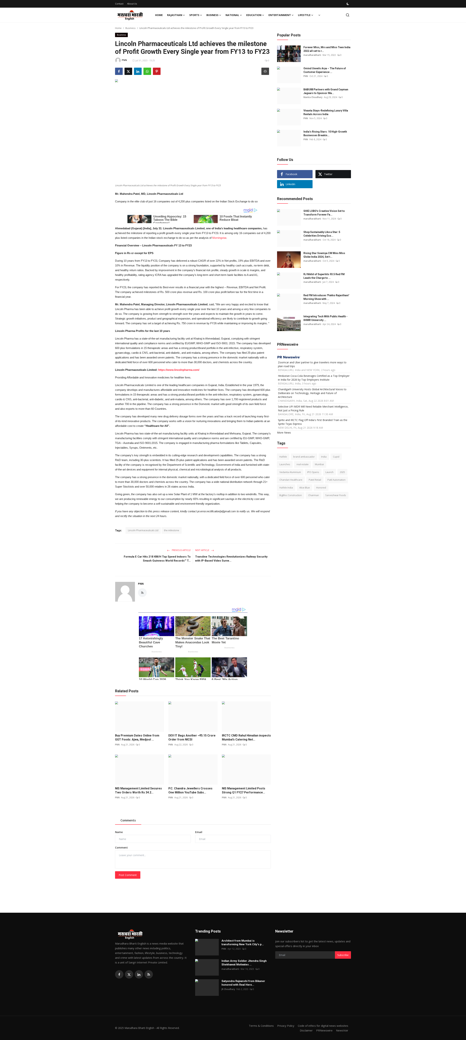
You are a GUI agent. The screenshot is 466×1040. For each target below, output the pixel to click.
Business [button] (212, 15)
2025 (342, 472)
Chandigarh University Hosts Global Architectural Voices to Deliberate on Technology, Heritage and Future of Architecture (312, 392)
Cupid (336, 456)
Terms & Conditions (261, 1025)
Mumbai (319, 464)
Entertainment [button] (279, 15)
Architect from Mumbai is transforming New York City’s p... (243, 942)
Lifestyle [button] (304, 15)
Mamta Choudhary (312, 97)
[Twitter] (129, 974)
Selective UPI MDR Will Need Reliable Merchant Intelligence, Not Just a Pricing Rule (313, 408)
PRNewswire (324, 1030)
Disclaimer (306, 1030)
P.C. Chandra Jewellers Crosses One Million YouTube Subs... (190, 790)
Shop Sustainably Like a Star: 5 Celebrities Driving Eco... (321, 234)
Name (119, 832)
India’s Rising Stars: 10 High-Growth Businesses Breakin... (325, 133)
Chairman (313, 495)
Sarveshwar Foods (335, 495)
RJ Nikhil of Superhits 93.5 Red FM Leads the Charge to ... (324, 276)
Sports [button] (194, 15)
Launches (284, 464)
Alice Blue (304, 487)
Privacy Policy (285, 1025)
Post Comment (128, 875)
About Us (132, 3)
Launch (329, 472)
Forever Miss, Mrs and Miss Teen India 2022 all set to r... (326, 49)
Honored (321, 487)
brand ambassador (304, 456)
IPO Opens (313, 472)
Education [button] (253, 15)
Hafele (283, 456)
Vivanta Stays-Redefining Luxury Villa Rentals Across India (325, 112)
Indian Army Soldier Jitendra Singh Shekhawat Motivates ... (244, 962)
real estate (303, 464)
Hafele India (286, 487)
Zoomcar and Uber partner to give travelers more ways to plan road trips (312, 364)
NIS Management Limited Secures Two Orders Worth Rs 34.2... (138, 790)
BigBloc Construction (290, 495)
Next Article (202, 550)
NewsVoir (342, 1030)
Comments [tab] (128, 820)
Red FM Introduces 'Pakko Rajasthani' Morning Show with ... (326, 297)
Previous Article (181, 550)
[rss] (149, 974)
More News (284, 432)
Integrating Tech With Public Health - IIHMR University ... (325, 318)
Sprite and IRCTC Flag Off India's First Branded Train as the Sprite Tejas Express (312, 421)
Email (198, 832)
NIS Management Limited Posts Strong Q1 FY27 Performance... (243, 790)
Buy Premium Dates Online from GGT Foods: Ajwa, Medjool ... (137, 737)
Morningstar (219, 237)
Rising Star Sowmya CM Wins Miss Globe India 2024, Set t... (324, 255)
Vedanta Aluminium (290, 472)
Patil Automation (336, 479)
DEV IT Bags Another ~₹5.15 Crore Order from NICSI (192, 737)
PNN (141, 583)
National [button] (232, 15)
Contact (119, 3)
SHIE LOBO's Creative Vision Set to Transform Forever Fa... (324, 212)
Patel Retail (315, 479)
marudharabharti (312, 55)
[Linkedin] (139, 974)
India (324, 456)
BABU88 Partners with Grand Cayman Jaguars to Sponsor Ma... (325, 91)
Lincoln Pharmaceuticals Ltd (143, 530)
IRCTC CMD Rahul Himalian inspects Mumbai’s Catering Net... (246, 737)
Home (159, 15)
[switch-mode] (348, 4)
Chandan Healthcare (290, 479)
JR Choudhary (228, 989)
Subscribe (343, 955)
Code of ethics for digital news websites (323, 1025)
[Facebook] (119, 974)
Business (130, 28)
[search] (347, 15)
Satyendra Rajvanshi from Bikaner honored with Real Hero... (243, 982)
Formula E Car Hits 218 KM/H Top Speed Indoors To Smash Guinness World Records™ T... (157, 558)
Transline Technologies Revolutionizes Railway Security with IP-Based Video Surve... (231, 558)
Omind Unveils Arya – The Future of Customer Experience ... (324, 70)
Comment (121, 847)
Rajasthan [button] (174, 15)
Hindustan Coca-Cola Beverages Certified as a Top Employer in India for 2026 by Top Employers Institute (314, 377)
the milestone (171, 530)
